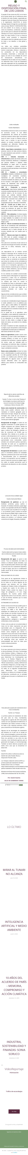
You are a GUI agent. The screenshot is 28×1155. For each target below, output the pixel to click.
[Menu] (15, 1)
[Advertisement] (14, 108)
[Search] (21, 785)
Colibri (15, 1152)
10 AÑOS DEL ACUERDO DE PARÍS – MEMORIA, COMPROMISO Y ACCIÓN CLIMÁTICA (14, 986)
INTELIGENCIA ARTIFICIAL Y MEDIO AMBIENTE (14, 926)
